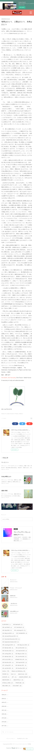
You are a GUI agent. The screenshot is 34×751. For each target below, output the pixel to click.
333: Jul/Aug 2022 (7, 653)
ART (14, 677)
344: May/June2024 (8, 633)
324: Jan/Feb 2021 (7, 668)
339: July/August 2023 (8, 645)
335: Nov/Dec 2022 (8, 650)
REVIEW (5, 674)
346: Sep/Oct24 (7, 630)
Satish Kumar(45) (10, 413)
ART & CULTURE (7, 659)
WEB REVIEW (6, 680)
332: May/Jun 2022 (21, 653)
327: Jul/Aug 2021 (7, 665)
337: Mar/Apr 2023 (7, 647)
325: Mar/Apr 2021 (20, 665)
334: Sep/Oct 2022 (21, 650)
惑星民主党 (12, 595)
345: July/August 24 (19, 630)
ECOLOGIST (17, 685)
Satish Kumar (22, 674)
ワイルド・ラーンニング (16, 588)
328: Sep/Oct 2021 (21, 662)
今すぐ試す (22, 7)
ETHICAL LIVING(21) (18, 413)
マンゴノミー (5, 462)
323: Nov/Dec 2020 (21, 668)
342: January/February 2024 (10, 636)
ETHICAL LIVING (7, 682)
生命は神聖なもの (6, 476)
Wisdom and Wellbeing (18, 671)
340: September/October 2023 (10, 642)
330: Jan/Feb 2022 (21, 656)
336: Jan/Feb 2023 (21, 647)
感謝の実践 (4, 490)
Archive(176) (3, 413)
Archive (5, 671)
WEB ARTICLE (18, 680)
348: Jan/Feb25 (7, 627)
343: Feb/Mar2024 (21, 633)
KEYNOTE (5, 677)
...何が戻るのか (13, 603)
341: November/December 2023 (11, 639)
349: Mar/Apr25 (17, 624)
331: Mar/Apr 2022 (7, 656)
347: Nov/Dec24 (19, 627)
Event (13, 674)
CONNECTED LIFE (21, 659)
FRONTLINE (20, 682)
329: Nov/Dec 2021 (8, 662)
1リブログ (3, 418)
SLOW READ (6, 624)
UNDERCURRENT (25, 677)
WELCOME (6, 685)
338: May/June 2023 (23, 645)
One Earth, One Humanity (8, 377)
